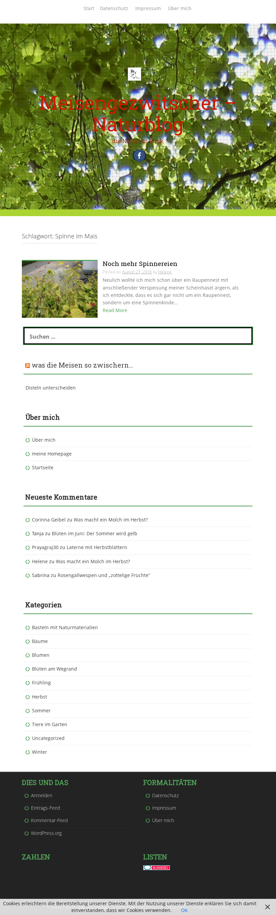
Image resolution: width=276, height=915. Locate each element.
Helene (40, 561)
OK (184, 910)
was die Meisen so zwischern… (82, 365)
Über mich (180, 8)
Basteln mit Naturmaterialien (65, 627)
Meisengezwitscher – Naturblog (138, 113)
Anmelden (41, 795)
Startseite (43, 467)
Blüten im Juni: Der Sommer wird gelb (94, 533)
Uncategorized (48, 738)
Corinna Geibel (49, 519)
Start (88, 8)
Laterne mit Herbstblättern (97, 547)
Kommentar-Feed (49, 820)
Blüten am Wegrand (54, 669)
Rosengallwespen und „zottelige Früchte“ (104, 575)
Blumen (40, 655)
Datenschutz (114, 8)
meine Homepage (52, 453)
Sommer (41, 710)
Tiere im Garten (49, 724)
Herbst (39, 696)
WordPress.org (46, 833)
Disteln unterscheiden (51, 387)
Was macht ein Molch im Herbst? (111, 519)
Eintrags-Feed (45, 808)
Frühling (41, 682)
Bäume (40, 641)
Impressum (148, 8)
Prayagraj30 (45, 547)
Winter (39, 752)
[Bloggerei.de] (156, 867)
